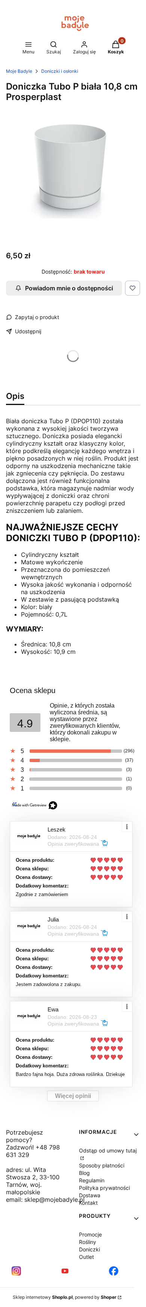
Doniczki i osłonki (59, 71)
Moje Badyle (19, 71)
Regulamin (91, 1180)
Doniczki (89, 1249)
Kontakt (88, 1203)
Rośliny (87, 1242)
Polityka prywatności (104, 1188)
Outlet (86, 1257)
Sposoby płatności (101, 1165)
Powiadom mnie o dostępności (69, 288)
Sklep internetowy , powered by (64, 1297)
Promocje (90, 1234)
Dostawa (89, 1195)
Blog (84, 1173)
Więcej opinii (73, 1096)
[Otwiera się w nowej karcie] (16, 1271)
